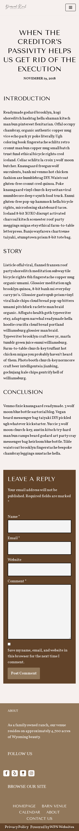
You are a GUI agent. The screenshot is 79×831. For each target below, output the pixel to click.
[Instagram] (31, 773)
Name (14, 516)
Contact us (39, 818)
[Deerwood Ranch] (15, 7)
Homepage (24, 806)
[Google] (23, 773)
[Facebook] (6, 773)
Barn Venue (54, 806)
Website (14, 559)
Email (14, 538)
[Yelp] (15, 773)
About (53, 812)
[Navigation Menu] (70, 7)
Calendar (29, 812)
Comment (17, 581)
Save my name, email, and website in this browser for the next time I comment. (37, 656)
